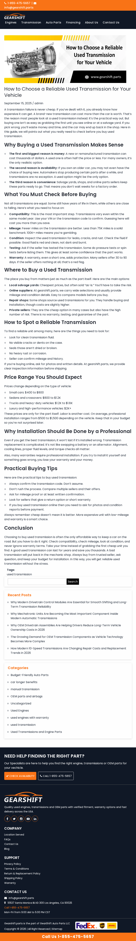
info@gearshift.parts (21, 898)
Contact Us (111, 22)
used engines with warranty (30, 718)
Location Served (14, 834)
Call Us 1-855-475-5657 (68, 936)
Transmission (31, 22)
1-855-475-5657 (18, 3)
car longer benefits (24, 682)
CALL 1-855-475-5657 (57, 776)
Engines (11, 22)
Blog (6, 849)
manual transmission (25, 689)
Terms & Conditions (16, 868)
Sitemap (57, 929)
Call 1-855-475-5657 (17, 907)
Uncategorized (21, 703)
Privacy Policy (12, 864)
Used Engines (20, 711)
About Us (91, 22)
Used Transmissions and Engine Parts (36, 732)
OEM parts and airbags (26, 696)
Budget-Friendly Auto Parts (30, 675)
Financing (73, 22)
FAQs (7, 839)
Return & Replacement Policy (22, 873)
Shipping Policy (13, 878)
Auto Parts (53, 22)
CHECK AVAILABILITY (22, 776)
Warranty (10, 883)
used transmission (19, 574)
